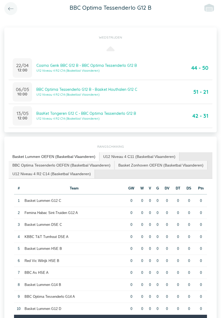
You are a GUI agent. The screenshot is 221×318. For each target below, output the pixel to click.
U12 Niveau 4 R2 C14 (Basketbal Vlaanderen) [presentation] (51, 174)
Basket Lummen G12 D (43, 309)
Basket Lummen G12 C (43, 201)
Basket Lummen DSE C (43, 225)
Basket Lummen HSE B (43, 249)
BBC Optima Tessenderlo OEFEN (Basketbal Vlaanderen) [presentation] (61, 165)
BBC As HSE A (37, 273)
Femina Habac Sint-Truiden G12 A (51, 213)
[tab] (54, 156)
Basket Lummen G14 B (43, 285)
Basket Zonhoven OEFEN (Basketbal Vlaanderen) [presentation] (160, 165)
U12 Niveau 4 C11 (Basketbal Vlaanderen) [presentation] (139, 156)
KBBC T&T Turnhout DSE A (46, 237)
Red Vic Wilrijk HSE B (42, 261)
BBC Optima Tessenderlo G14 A (50, 297)
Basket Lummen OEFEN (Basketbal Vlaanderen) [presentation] (53, 156)
